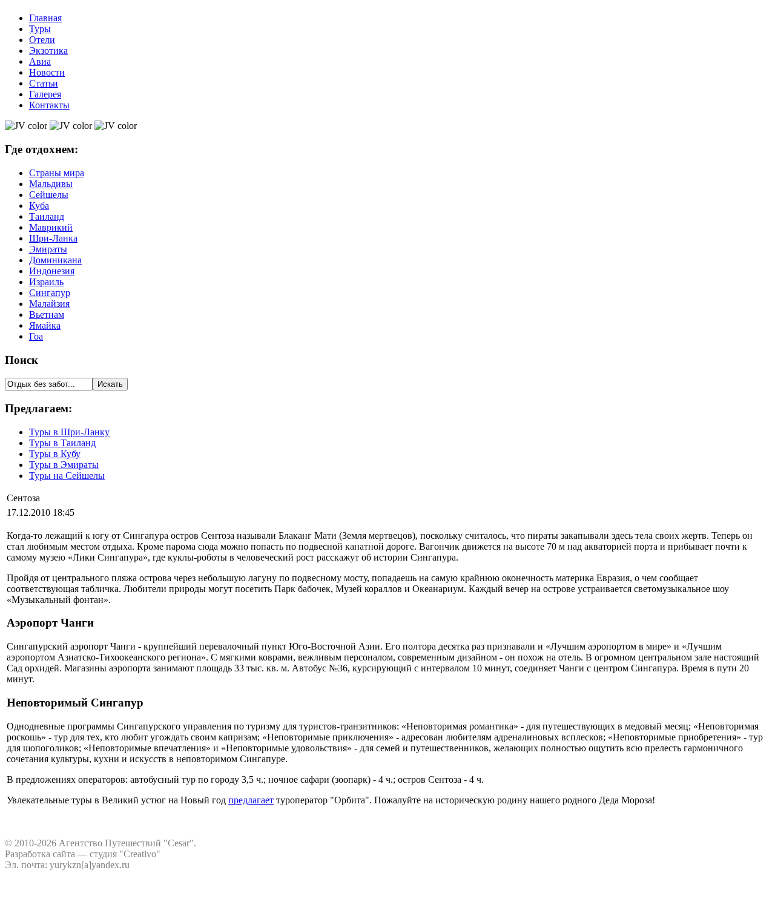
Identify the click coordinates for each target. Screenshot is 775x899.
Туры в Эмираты (64, 464)
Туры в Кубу (55, 454)
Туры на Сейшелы (67, 475)
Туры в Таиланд (62, 443)
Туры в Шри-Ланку (69, 432)
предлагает (251, 800)
